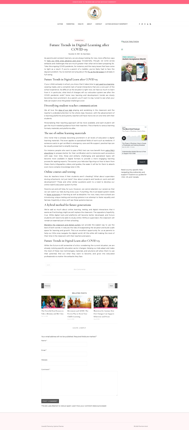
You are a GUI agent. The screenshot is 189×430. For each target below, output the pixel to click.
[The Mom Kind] (94, 13)
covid (48, 265)
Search (142, 162)
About (89, 24)
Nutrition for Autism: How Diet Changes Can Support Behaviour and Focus (104, 314)
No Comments (79, 269)
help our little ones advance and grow (64, 61)
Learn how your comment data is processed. (89, 406)
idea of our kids (65, 110)
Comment (45, 369)
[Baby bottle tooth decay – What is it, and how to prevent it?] (113, 285)
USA (123, 177)
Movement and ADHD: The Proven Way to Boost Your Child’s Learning (77, 314)
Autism (60, 24)
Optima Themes (58, 426)
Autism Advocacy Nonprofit (117, 24)
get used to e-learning (105, 84)
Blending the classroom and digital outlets (62, 225)
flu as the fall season (96, 72)
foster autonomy (54, 195)
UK (127, 177)
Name (44, 340)
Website (44, 360)
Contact (98, 24)
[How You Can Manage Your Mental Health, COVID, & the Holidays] (45, 285)
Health (80, 24)
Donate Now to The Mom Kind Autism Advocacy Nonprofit (94, 2)
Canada (136, 177)
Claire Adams (86, 54)
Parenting (70, 24)
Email (44, 350)
